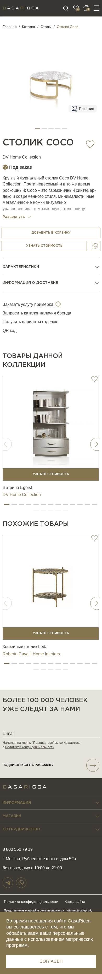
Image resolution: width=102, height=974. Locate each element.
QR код (9, 330)
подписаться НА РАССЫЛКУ (28, 765)
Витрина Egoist (17, 487)
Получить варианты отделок (30, 321)
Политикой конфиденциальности (29, 747)
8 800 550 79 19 (18, 849)
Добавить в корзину (51, 232)
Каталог (28, 27)
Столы (46, 27)
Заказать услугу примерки (28, 304)
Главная (10, 27)
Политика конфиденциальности (31, 901)
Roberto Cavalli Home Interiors (31, 654)
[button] (37, 128)
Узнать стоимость (44, 245)
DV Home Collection (22, 157)
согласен (51, 961)
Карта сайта (75, 901)
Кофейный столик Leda (25, 646)
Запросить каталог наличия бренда (37, 313)
